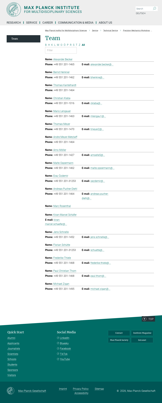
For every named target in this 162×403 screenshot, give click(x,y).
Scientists (12, 353)
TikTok (64, 353)
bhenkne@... (97, 77)
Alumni (11, 337)
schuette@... (97, 250)
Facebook (65, 348)
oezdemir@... (97, 180)
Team (14, 38)
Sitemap (99, 388)
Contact (119, 333)
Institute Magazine (142, 333)
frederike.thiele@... (100, 262)
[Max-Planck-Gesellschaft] (12, 391)
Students (12, 364)
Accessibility (81, 393)
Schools (11, 359)
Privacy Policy (81, 388)
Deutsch (141, 13)
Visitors (11, 375)
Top (150, 319)
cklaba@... (96, 103)
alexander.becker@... (101, 64)
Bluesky (64, 343)
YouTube (65, 359)
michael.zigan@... (100, 288)
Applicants (13, 343)
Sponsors (12, 369)
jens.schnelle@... (99, 237)
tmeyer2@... (97, 129)
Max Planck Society (119, 340)
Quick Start (15, 332)
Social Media (66, 332)
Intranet (142, 340)
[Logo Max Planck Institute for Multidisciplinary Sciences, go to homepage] (66, 9)
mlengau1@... (98, 116)
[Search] (154, 8)
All (83, 44)
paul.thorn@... (98, 275)
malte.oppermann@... (102, 168)
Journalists (13, 348)
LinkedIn (64, 337)
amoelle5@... (97, 155)
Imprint (63, 388)
